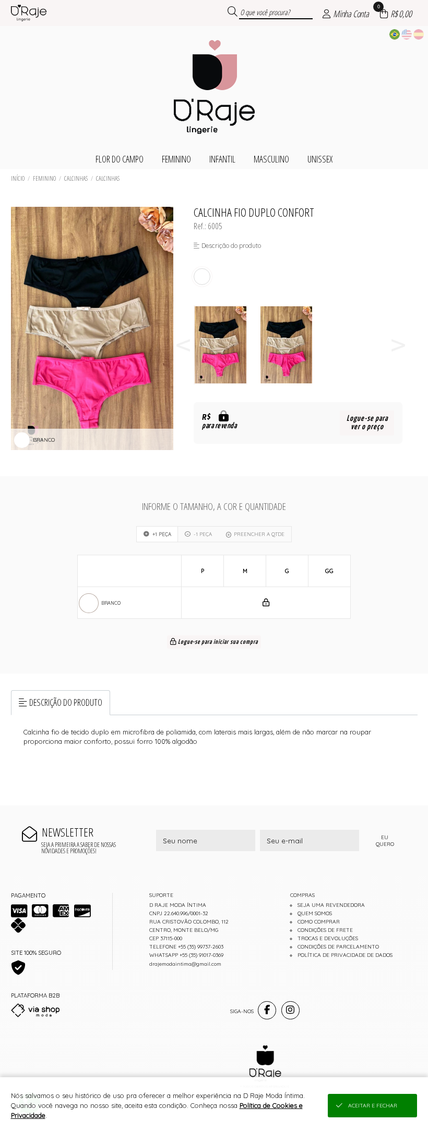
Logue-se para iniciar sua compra (217, 642)
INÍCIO (18, 178)
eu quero (385, 841)
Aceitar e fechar (372, 1105)
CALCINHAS (108, 178)
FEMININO (44, 178)
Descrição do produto (65, 702)
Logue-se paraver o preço (367, 423)
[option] (226, 345)
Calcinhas (76, 178)
